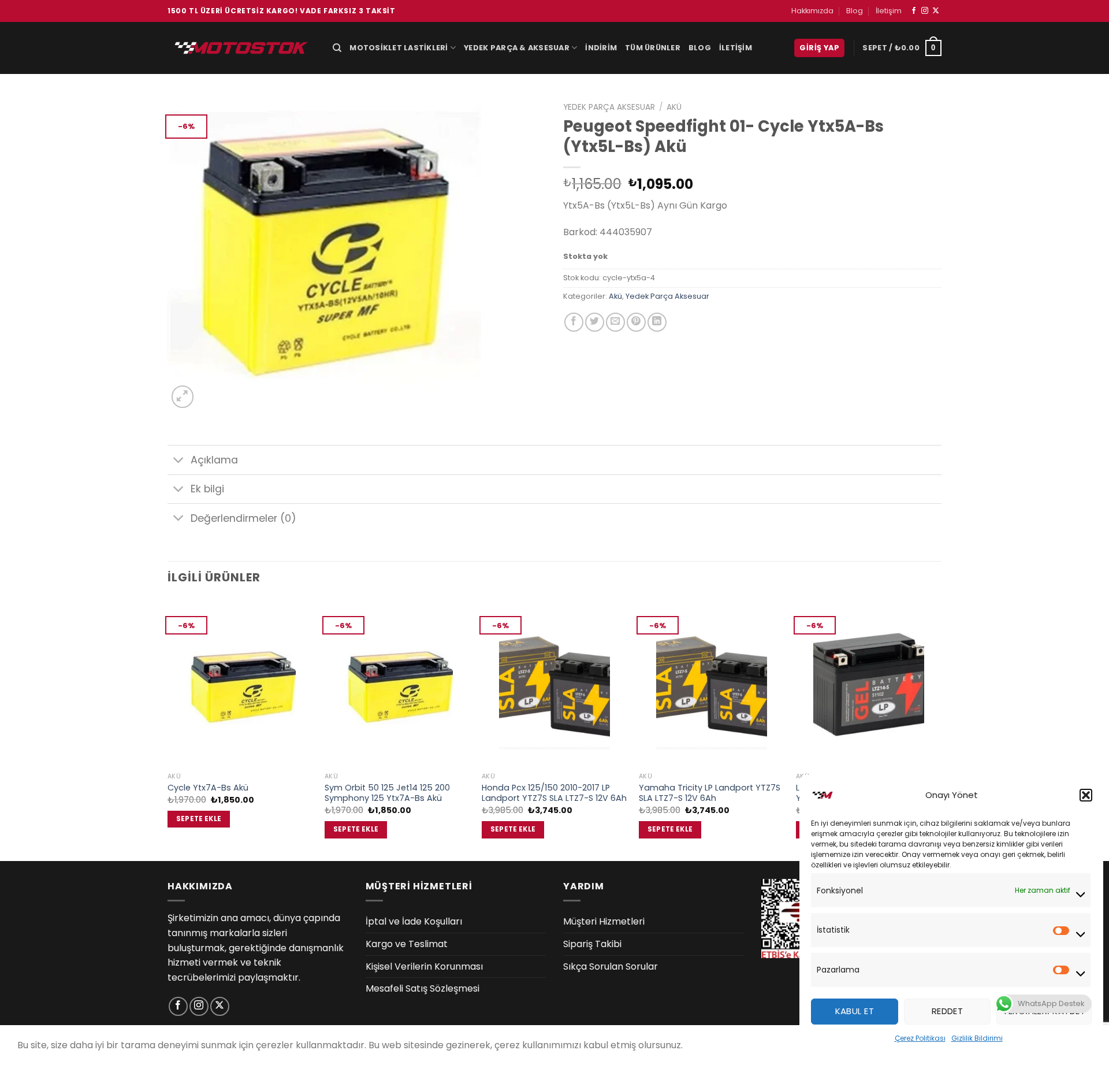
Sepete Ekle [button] (199, 818)
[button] (1086, 795)
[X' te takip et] (935, 11)
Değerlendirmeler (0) (243, 518)
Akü (674, 107)
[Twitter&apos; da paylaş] (594, 322)
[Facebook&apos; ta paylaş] (573, 322)
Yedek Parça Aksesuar (609, 107)
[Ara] (337, 48)
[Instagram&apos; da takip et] (924, 11)
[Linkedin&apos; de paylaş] (657, 322)
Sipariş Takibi (592, 944)
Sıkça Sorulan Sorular (610, 966)
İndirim (601, 48)
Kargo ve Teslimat (407, 944)
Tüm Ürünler (652, 48)
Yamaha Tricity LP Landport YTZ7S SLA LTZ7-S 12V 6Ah (709, 793)
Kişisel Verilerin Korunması (424, 966)
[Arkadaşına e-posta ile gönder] (615, 322)
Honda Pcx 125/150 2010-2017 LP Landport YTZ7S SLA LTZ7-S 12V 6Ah (554, 793)
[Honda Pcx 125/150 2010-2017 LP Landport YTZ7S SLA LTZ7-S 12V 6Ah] (554, 683)
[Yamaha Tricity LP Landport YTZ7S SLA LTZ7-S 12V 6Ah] (711, 683)
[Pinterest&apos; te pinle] (636, 322)
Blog (854, 11)
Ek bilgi (207, 489)
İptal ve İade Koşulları (414, 921)
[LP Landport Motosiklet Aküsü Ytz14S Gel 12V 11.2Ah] (868, 683)
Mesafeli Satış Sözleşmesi (422, 988)
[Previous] (168, 729)
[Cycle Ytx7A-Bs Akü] (240, 683)
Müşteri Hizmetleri (604, 921)
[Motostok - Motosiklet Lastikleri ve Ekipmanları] (241, 47)
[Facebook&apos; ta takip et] (913, 11)
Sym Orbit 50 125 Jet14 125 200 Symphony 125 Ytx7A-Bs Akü (387, 793)
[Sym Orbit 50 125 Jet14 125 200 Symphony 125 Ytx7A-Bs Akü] (397, 683)
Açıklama (214, 460)
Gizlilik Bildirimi (977, 1038)
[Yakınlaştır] (183, 396)
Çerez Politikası (920, 1038)
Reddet (947, 1011)
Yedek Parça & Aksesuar (517, 48)
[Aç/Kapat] (179, 461)
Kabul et (854, 1011)
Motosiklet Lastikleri (398, 48)
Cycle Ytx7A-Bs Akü (208, 787)
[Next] (941, 729)
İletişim (889, 11)
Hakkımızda (812, 11)
